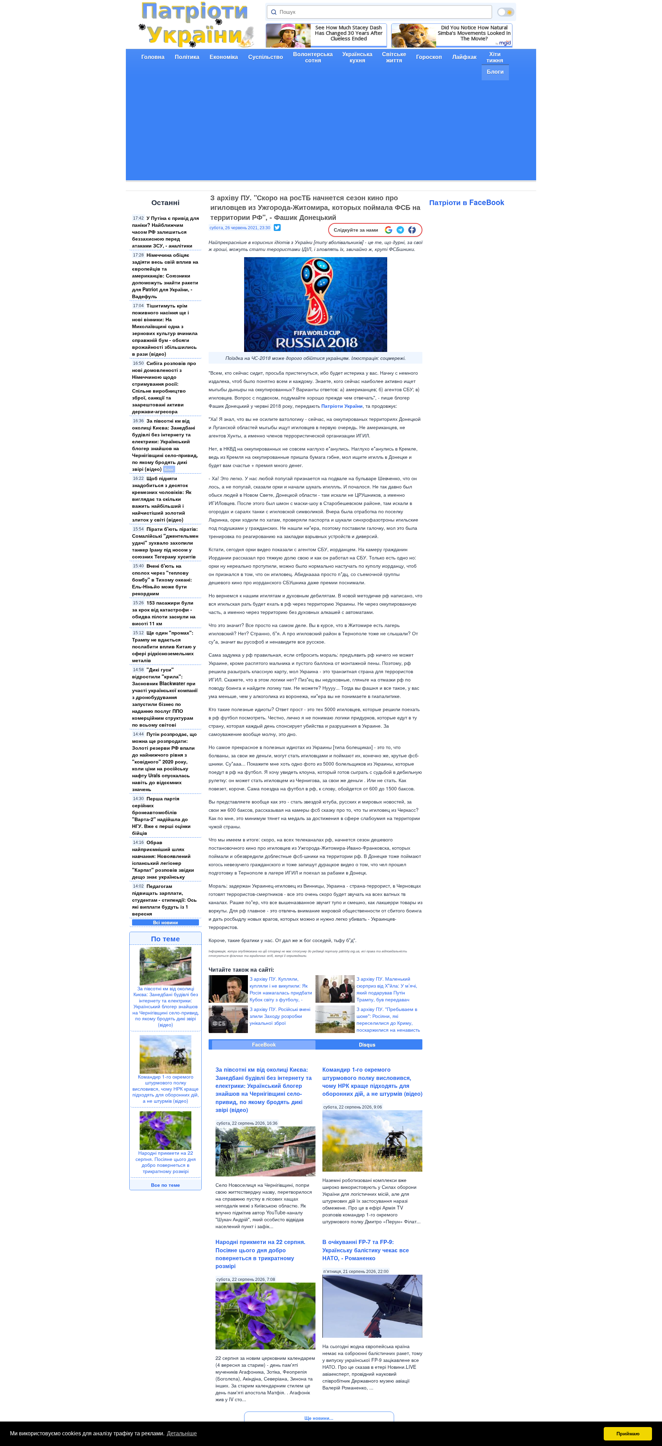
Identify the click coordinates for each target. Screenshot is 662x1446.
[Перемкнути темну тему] (505, 12)
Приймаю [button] (628, 1433)
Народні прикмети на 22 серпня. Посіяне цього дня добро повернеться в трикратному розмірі (166, 1161)
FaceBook (264, 1044)
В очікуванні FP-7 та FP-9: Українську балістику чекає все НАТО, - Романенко (365, 1250)
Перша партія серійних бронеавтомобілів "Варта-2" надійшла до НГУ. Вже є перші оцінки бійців (161, 815)
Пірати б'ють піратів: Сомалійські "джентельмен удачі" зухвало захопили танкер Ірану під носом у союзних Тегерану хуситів (165, 542)
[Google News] (388, 230)
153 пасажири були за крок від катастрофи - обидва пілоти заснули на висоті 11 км (163, 613)
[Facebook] (412, 230)
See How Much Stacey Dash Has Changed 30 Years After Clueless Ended (349, 32)
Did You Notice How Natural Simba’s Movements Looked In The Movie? (474, 32)
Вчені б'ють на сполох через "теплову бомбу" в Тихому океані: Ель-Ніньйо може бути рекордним (162, 579)
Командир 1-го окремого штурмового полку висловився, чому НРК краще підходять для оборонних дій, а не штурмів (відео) (165, 1088)
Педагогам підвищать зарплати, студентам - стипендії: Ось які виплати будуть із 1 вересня (164, 899)
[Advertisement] (331, 132)
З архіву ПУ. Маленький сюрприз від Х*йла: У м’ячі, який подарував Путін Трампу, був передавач (387, 989)
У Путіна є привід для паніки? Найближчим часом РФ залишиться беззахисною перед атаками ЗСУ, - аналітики (165, 231)
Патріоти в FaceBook (466, 202)
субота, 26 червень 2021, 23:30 (240, 227)
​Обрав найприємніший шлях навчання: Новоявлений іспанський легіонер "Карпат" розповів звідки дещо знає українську (163, 859)
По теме (165, 938)
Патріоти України (342, 405)
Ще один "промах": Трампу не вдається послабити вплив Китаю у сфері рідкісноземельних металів (164, 646)
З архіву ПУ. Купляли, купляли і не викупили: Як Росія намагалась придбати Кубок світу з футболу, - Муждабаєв (281, 992)
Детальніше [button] (182, 1433)
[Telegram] (400, 230)
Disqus (367, 1044)
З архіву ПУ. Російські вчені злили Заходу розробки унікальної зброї (280, 1015)
